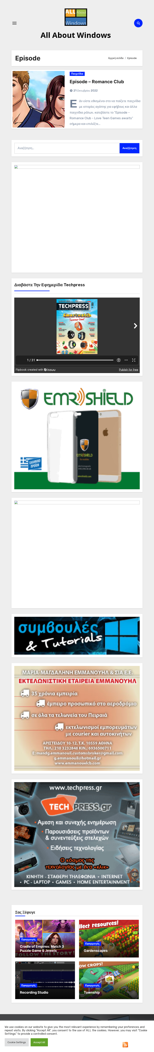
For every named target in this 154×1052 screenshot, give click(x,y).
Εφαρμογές (28, 939)
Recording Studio (34, 992)
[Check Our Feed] (125, 1044)
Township (92, 992)
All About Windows (76, 35)
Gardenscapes (96, 951)
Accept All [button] (39, 1042)
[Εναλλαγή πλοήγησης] (14, 23)
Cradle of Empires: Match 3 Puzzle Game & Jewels (42, 948)
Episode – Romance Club (97, 81)
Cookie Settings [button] (17, 1042)
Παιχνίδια (77, 73)
